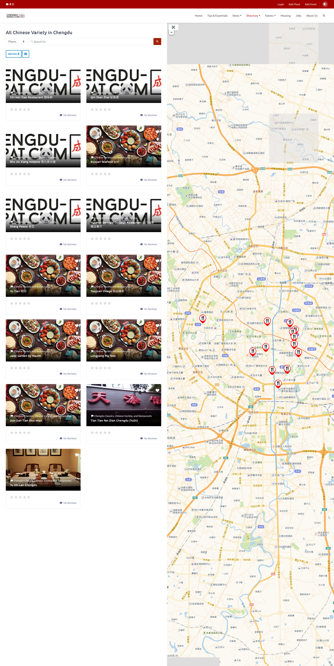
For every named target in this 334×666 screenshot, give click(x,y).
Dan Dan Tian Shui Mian (26, 420)
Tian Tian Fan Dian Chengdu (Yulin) (114, 420)
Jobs (298, 15)
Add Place (294, 4)
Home (198, 15)
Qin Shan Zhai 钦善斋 (105, 97)
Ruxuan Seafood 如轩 (105, 162)
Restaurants (124, 157)
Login (281, 4)
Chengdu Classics (23, 92)
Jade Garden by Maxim (25, 356)
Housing (286, 15)
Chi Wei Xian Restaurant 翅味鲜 (31, 97)
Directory (252, 15)
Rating (13, 54)
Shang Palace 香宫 (22, 226)
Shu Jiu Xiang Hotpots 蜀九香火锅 (32, 162)
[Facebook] (10, 4)
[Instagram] (13, 4)
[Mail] (7, 4)
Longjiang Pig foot (103, 356)
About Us (312, 15)
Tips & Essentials (217, 15)
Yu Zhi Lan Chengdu (23, 485)
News (236, 15)
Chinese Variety (47, 92)
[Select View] (25, 54)
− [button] (171, 32)
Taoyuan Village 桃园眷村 (107, 291)
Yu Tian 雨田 (18, 291)
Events (269, 15)
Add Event (311, 4)
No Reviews (70, 115)
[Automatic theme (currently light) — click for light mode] (325, 4)
